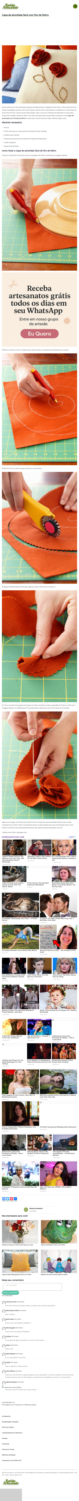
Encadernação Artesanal (10, 1422)
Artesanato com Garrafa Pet (11, 1460)
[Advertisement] (39, 31)
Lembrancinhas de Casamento (12, 1433)
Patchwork (5, 1444)
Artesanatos (6, 1416)
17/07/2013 (32, 1211)
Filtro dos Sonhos (8, 1427)
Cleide (8, 1362)
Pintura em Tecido (8, 1449)
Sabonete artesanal (8, 1455)
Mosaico (5, 1438)
